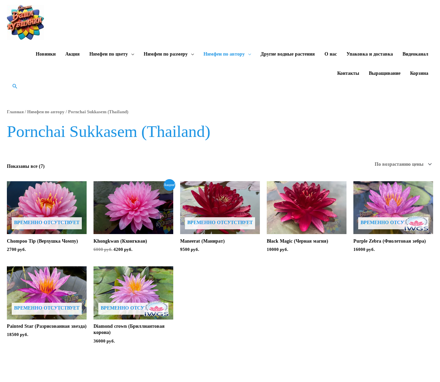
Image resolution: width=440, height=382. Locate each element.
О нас (330, 54)
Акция (72, 54)
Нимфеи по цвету (108, 54)
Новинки (46, 54)
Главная (15, 111)
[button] (15, 86)
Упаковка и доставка (369, 54)
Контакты (348, 73)
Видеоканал (415, 54)
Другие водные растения (288, 54)
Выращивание (384, 73)
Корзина (419, 73)
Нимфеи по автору (224, 54)
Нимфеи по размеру (166, 54)
